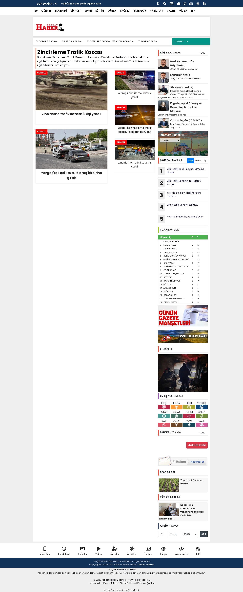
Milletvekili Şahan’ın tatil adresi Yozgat (180, 183)
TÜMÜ (202, 52)
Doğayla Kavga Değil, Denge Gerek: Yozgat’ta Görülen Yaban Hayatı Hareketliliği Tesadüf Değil (181, 94)
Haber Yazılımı (146, 564)
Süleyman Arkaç (181, 87)
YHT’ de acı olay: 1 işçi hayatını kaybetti (180, 195)
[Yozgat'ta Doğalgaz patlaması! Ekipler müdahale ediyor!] (183, 372)
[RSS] (205, 3)
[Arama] (165, 3)
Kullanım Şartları (146, 583)
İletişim (148, 554)
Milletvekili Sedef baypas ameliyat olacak (182, 171)
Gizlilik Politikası (128, 583)
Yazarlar (114, 554)
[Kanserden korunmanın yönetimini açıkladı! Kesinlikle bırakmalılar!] (169, 509)
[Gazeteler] (191, 3)
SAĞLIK (124, 10)
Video (98, 554)
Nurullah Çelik (180, 75)
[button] (193, 11)
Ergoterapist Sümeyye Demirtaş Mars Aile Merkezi (186, 107)
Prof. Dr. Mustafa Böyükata (182, 63)
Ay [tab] (205, 160)
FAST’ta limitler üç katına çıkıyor (181, 219)
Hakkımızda (95, 583)
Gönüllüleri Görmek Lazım (184, 69)
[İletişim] (171, 3)
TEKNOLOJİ (139, 10)
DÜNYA (111, 10)
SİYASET (76, 10)
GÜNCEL (46, 10)
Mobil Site (45, 554)
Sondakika (64, 554)
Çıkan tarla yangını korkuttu (179, 207)
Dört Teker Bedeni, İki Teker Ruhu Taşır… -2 (187, 125)
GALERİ (171, 10)
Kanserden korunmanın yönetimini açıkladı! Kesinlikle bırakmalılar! (181, 511)
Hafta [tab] (198, 160)
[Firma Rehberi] (179, 3)
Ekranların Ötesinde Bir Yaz (172, 114)
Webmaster (181, 554)
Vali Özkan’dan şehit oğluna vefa (81, 3)
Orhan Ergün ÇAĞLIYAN (186, 120)
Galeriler (82, 554)
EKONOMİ (61, 10)
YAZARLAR (156, 10)
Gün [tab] (190, 160)
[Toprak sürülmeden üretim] (169, 485)
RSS (198, 554)
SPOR (88, 10)
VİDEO (183, 10)
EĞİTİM (99, 10)
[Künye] (198, 3)
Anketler (131, 554)
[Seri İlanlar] (185, 3)
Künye (163, 554)
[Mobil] (158, 3)
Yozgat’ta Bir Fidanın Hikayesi (185, 78)
